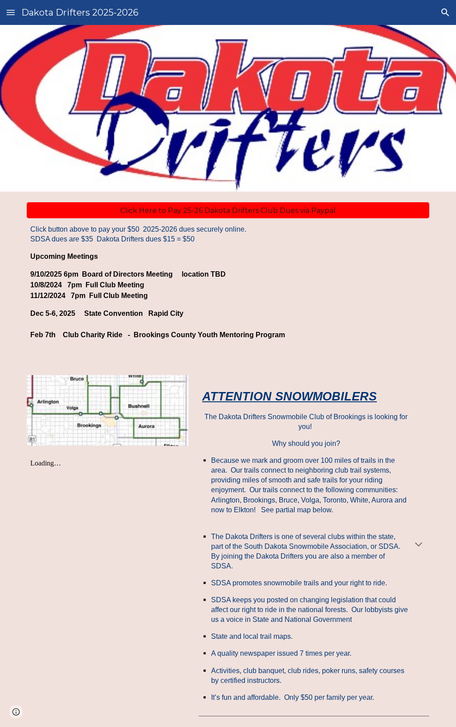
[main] (228, 286)
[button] (10, 12)
